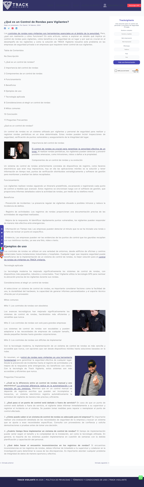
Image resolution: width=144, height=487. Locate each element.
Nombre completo (126, 30)
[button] (70, 5)
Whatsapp (127, 46)
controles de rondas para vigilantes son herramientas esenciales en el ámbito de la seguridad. (54, 33)
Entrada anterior (7, 463)
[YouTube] (2, 243)
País (126, 53)
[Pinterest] (12, 28)
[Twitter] (9, 28)
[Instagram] (2, 236)
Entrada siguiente (102, 463)
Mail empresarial (127, 38)
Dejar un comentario (11, 25)
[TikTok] (2, 247)
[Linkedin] (16, 28)
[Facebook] (5, 28)
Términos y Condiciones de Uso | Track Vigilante (100, 480)
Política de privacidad (58, 480)
